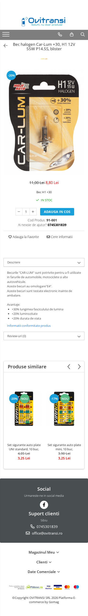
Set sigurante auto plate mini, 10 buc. (64, 447)
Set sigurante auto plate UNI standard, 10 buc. (24, 447)
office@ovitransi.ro (46, 533)
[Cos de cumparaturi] (72, 34)
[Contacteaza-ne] (60, 34)
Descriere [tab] (13, 262)
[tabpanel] (44, 122)
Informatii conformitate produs (29, 325)
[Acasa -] (44, 21)
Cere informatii (61, 237)
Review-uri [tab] (16, 336)
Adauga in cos (57, 211)
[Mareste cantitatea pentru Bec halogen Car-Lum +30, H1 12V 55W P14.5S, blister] (33, 212)
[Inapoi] (3, 45)
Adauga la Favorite (25, 237)
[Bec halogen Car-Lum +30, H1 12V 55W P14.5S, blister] (44, 122)
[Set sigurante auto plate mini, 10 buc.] (64, 409)
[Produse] (6, 35)
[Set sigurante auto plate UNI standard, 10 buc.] (24, 409)
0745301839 (47, 526)
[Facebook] (44, 505)
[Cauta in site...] (82, 34)
